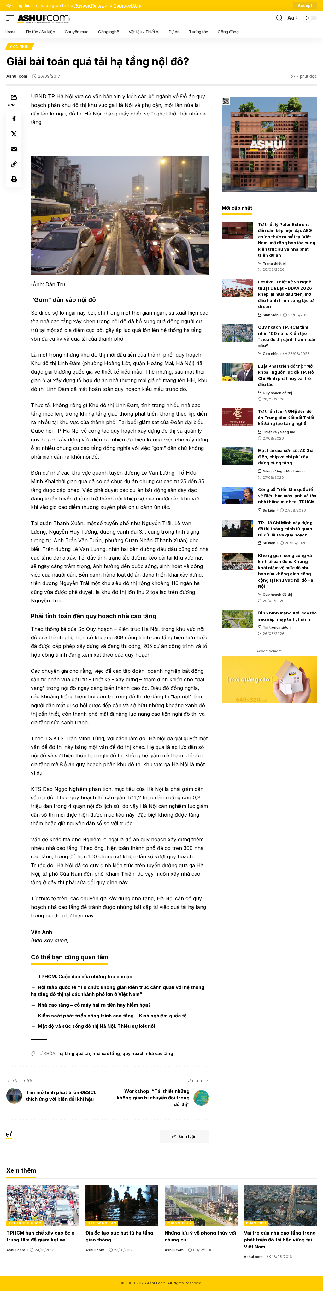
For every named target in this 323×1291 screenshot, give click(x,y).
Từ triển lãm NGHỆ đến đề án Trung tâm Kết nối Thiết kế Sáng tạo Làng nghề (286, 417)
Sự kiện (269, 510)
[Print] (13, 179)
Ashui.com (16, 76)
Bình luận (187, 1136)
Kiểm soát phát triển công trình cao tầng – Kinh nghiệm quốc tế (112, 1016)
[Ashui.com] (43, 18)
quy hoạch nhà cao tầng (147, 1053)
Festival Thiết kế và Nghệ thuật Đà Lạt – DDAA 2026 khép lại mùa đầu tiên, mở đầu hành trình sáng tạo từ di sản (286, 294)
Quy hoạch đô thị (277, 393)
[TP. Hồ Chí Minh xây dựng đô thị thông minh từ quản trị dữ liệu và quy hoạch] (237, 528)
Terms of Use (127, 5)
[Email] (13, 149)
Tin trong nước (275, 627)
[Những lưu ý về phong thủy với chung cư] (201, 1205)
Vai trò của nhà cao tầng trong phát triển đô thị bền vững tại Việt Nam (280, 1240)
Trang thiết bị (274, 263)
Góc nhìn (19, 47)
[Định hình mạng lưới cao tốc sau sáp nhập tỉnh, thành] (237, 619)
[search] (279, 18)
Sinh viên (271, 315)
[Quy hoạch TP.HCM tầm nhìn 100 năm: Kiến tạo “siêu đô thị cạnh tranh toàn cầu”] (237, 333)
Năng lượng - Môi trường (284, 471)
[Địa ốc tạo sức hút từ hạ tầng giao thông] (121, 1205)
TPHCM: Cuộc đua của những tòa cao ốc (85, 977)
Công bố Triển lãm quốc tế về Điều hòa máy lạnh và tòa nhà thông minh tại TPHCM (287, 495)
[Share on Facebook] (13, 118)
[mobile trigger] (11, 18)
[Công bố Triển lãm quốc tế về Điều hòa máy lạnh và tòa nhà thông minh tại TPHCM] (237, 495)
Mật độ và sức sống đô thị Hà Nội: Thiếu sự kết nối (96, 1026)
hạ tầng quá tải (74, 1053)
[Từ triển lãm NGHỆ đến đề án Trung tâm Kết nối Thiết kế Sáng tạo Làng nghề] (237, 417)
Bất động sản (102, 1223)
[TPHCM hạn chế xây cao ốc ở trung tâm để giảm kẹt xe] (42, 1205)
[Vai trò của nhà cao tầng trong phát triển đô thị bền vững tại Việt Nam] (280, 1205)
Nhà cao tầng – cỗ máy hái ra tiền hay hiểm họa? (94, 1005)
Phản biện (256, 1223)
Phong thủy (179, 1223)
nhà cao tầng (106, 1053)
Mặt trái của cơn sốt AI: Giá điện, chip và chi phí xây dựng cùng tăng (286, 456)
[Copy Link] (13, 164)
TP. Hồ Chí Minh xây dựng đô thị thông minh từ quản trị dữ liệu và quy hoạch (285, 528)
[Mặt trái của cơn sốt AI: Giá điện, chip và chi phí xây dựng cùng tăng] (237, 456)
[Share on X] (13, 133)
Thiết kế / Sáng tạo (279, 432)
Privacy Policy (89, 5)
